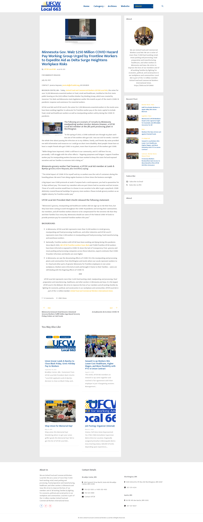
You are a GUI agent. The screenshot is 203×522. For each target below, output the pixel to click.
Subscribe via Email (136, 182)
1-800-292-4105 (101, 489)
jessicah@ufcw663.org (70, 85)
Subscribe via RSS (135, 185)
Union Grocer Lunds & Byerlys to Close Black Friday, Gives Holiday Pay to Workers (60, 363)
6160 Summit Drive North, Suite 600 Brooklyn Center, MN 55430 (99, 483)
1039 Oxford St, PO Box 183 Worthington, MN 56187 (144, 482)
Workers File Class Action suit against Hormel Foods (151, 133)
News (56, 337)
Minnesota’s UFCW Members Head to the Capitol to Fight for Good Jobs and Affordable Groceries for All (151, 121)
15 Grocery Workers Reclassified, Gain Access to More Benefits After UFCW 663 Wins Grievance (151, 162)
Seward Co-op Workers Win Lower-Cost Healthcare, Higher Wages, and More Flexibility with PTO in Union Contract (100, 364)
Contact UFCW (89, 497)
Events (49, 337)
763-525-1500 (89, 489)
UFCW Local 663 (50, 69)
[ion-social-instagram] (50, 506)
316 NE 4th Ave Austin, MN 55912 (137, 500)
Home (86, 6)
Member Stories (146, 104)
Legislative (144, 116)
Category (99, 6)
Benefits (50, 402)
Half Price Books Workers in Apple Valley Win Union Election (151, 109)
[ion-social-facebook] (41, 506)
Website (125, 6)
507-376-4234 (131, 487)
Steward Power (146, 156)
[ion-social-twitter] (45, 506)
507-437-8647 (131, 506)
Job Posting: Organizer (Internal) (100, 426)
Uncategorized (65, 337)
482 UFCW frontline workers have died (74, 245)
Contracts (58, 402)
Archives (112, 6)
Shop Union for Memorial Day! (58, 426)
